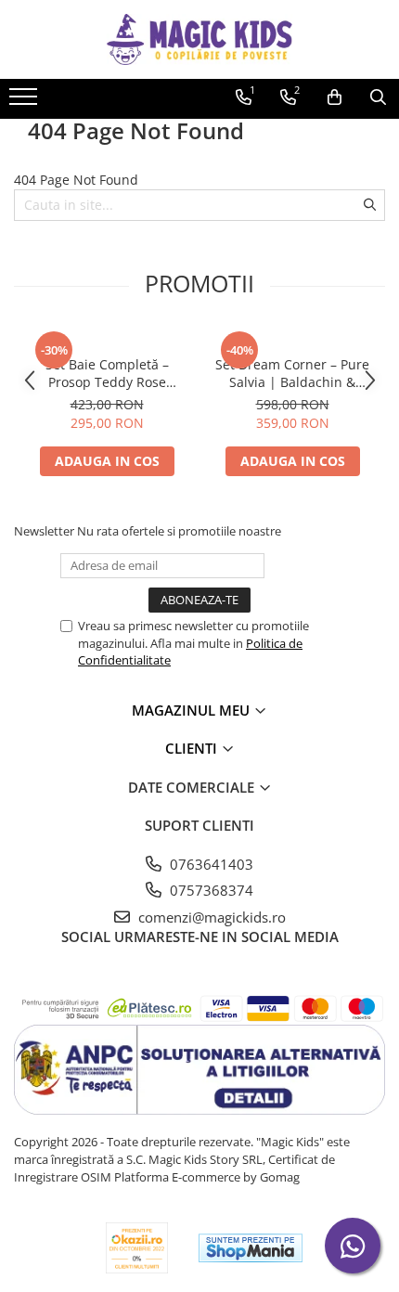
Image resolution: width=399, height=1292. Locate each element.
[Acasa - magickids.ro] (199, 39)
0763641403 (209, 864)
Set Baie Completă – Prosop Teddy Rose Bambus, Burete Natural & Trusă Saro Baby (107, 373)
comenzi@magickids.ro (210, 917)
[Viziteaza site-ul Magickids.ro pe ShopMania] (250, 1248)
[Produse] (25, 102)
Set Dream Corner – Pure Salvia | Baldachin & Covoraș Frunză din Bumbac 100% (292, 373)
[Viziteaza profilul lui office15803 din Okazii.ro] (137, 1247)
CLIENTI (193, 748)
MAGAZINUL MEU (192, 710)
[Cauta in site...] (378, 97)
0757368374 (209, 890)
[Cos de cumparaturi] (334, 97)
